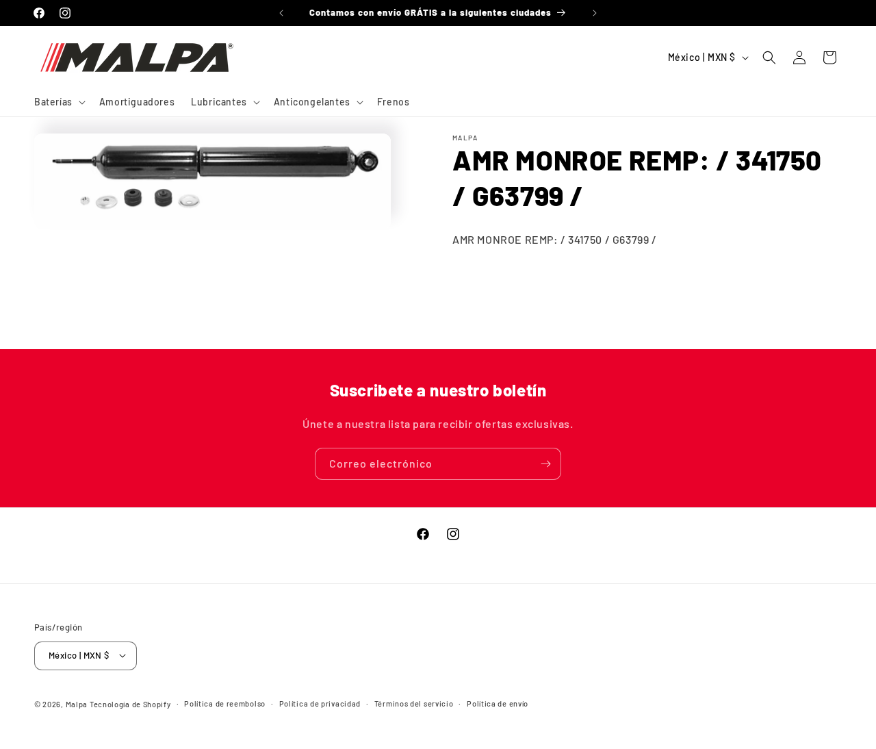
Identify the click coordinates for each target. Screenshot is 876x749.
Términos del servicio (414, 702)
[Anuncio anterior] (281, 13)
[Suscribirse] (545, 464)
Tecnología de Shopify (130, 703)
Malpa (77, 703)
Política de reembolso (225, 702)
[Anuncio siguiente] (595, 13)
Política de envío (497, 702)
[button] (58, 102)
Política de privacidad (320, 702)
